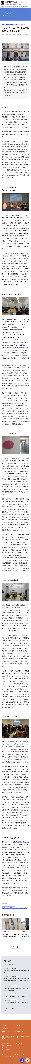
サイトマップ (18, 1028)
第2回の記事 (22, 348)
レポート (2, 6)
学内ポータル (5, 1031)
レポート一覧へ (15, 947)
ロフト (23, 635)
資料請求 (4, 1025)
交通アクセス (18, 1025)
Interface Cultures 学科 (8, 906)
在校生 (14, 24)
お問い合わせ (5, 1028)
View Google (6, 1049)
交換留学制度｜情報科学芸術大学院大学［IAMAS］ (14, 908)
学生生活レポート (6, 24)
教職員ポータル (19, 1031)
